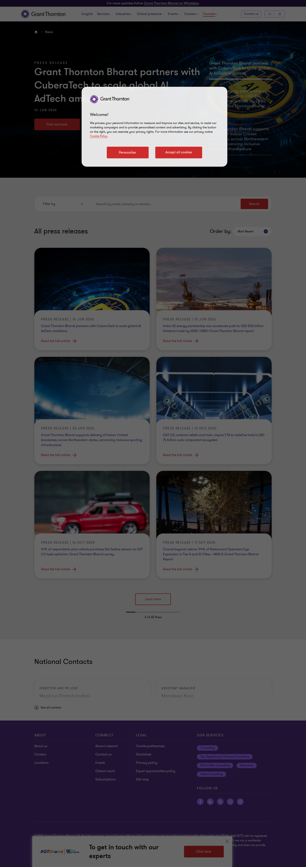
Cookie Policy (98, 136)
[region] (154, 127)
